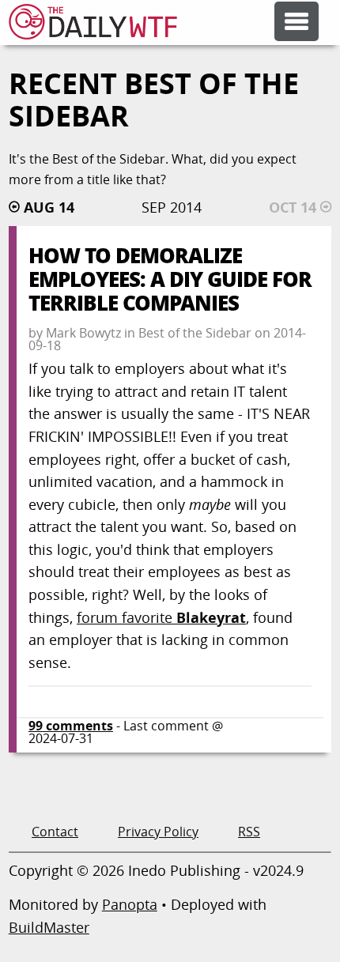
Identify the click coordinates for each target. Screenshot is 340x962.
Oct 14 (292, 207)
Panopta (129, 904)
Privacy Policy (158, 831)
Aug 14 (49, 207)
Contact (55, 831)
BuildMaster (49, 927)
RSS (249, 831)
